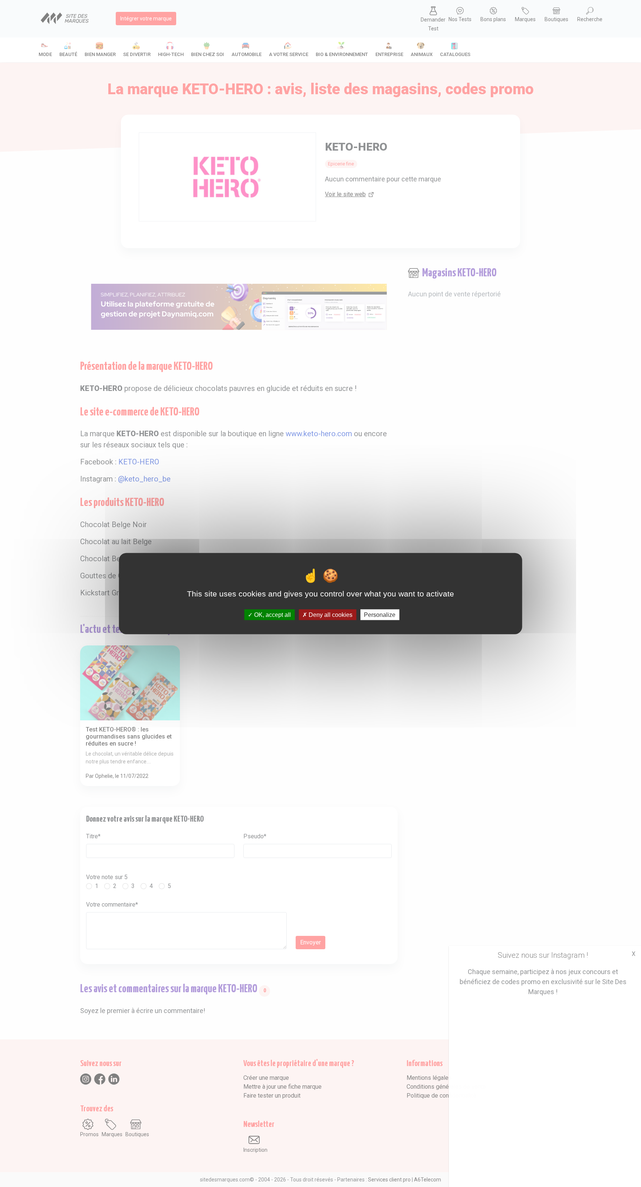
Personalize (379, 614)
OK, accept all (272, 614)
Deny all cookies (329, 614)
